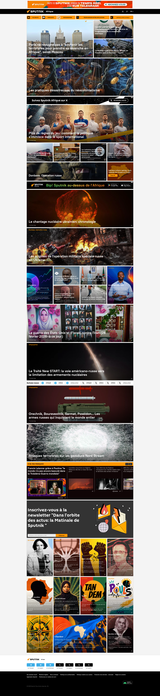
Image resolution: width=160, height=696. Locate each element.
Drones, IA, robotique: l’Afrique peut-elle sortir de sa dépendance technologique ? (92, 562)
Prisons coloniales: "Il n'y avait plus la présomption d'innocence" (65, 605)
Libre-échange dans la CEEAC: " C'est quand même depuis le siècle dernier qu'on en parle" (66, 571)
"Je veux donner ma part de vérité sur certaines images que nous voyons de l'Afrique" (118, 603)
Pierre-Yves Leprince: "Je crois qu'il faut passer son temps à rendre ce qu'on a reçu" (119, 637)
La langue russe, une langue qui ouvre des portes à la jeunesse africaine (74, 639)
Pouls (110, 593)
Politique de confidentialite (67, 674)
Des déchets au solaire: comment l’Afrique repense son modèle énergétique (92, 571)
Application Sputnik (32, 677)
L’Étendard (80, 634)
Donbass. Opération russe (66, 171)
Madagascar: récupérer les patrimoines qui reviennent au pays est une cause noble (75, 648)
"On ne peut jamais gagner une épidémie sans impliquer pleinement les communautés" (39, 643)
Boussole (31, 634)
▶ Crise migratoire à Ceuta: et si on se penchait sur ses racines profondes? (118, 288)
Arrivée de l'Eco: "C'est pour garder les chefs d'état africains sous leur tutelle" (66, 565)
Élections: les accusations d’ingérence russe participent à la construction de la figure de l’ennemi (39, 571)
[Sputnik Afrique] (36, 13)
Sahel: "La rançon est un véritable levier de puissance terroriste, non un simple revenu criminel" (119, 565)
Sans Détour (32, 556)
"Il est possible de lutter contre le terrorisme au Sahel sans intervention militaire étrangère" (120, 571)
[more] (91, 56)
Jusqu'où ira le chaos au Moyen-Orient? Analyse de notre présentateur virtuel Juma (119, 299)
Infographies (32, 285)
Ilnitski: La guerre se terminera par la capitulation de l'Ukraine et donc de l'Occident (37, 565)
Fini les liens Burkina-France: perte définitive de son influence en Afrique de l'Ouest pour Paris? (119, 294)
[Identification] (122, 11)
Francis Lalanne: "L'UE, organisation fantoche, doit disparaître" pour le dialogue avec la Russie (119, 597)
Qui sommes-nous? (32, 674)
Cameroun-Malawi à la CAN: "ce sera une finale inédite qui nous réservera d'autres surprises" (65, 560)
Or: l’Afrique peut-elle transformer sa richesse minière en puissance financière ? (92, 566)
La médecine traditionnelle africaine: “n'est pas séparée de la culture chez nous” (74, 643)
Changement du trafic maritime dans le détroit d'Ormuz (38, 293)
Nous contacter (54, 674)
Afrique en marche (114, 555)
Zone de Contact (60, 556)
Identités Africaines (114, 634)
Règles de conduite (120, 674)
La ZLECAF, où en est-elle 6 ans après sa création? (38, 609)
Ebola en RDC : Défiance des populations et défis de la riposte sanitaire (66, 609)
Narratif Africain (67, 595)
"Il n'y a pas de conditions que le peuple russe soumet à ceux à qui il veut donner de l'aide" (120, 609)
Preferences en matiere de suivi (47, 677)
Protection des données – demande (103, 674)
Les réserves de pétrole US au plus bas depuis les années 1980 (38, 288)
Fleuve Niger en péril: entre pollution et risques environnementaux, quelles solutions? (92, 600)
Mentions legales (43, 674)
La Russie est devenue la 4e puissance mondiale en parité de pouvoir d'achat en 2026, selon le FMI (39, 298)
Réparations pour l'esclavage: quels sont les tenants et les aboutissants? (39, 605)
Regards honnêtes (60, 268)
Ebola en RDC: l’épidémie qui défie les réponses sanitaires (38, 648)
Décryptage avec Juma (116, 285)
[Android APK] (127, 683)
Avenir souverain (87, 559)
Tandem (84, 596)
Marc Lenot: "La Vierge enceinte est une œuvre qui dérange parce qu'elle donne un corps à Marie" (119, 643)
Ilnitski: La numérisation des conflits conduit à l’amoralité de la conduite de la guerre (39, 559)
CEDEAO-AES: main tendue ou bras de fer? (66, 601)
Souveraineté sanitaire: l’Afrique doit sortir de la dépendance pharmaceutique (39, 600)
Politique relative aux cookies (84, 674)
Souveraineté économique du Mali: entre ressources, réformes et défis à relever (92, 609)
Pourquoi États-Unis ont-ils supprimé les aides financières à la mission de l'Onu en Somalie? (119, 559)
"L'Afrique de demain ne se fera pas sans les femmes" (93, 605)
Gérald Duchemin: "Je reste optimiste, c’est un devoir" (120, 648)
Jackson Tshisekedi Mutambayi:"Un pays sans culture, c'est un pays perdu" (38, 637)
